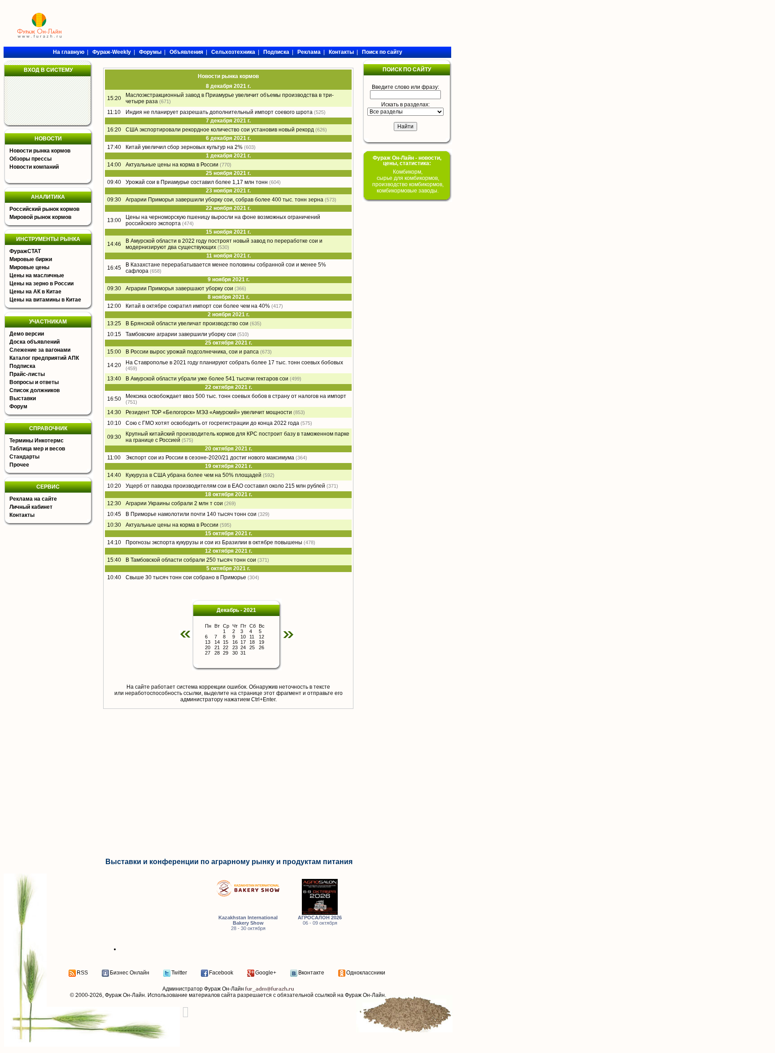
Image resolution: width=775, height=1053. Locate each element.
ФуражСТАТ (25, 251)
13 (207, 642)
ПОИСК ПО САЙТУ (407, 69)
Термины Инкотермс (36, 440)
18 (252, 642)
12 (261, 636)
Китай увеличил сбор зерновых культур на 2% (184, 147)
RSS (82, 973)
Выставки (22, 398)
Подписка (22, 366)
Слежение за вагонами (39, 350)
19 (261, 642)
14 (217, 642)
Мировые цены (29, 267)
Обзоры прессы (30, 159)
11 (251, 636)
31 (243, 652)
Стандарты (24, 457)
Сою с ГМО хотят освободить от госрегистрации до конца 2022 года (212, 423)
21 (217, 647)
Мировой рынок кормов (40, 217)
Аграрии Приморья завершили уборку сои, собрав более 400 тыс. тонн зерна (224, 200)
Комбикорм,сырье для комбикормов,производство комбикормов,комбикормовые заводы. (408, 181)
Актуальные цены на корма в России (172, 165)
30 (235, 652)
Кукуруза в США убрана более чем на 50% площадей (193, 475)
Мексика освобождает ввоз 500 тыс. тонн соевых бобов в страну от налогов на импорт (236, 396)
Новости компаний (34, 167)
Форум (18, 406)
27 (207, 652)
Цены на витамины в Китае (45, 300)
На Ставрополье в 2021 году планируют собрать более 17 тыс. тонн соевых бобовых (234, 362)
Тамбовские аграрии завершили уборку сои (181, 334)
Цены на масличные (36, 275)
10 (243, 636)
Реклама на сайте (33, 499)
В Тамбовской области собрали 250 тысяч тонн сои (191, 560)
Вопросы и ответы (34, 382)
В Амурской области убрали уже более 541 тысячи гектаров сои (207, 379)
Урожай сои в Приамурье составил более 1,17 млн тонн (197, 182)
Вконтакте (311, 973)
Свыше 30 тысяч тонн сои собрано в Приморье (186, 577)
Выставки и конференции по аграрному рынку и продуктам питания (229, 861)
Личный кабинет (30, 507)
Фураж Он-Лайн (125, 995)
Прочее (19, 465)
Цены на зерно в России (41, 283)
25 (252, 647)
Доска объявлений (34, 342)
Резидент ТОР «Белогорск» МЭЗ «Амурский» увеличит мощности (209, 412)
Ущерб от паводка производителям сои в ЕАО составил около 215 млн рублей (225, 486)
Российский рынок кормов (44, 209)
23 (235, 647)
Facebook (221, 973)
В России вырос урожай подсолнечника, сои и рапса (192, 352)
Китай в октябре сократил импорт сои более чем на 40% (198, 306)
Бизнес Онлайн (129, 973)
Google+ (265, 973)
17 (243, 642)
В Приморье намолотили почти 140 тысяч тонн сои (191, 514)
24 (243, 647)
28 (217, 652)
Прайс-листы (27, 374)
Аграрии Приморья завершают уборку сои (179, 288)
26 (261, 647)
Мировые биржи (30, 259)
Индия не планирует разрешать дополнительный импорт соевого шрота (219, 112)
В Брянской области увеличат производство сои (187, 323)
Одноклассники (365, 973)
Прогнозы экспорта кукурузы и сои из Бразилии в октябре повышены (214, 542)
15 (225, 642)
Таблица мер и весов (37, 449)
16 (235, 642)
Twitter (179, 973)
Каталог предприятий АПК (44, 358)
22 (225, 647)
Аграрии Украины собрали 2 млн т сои (174, 503)
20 (207, 647)
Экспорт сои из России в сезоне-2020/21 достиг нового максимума (210, 457)
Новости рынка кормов (39, 151)
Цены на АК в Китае (35, 291)
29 (225, 652)
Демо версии (26, 334)
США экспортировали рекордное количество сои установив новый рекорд (220, 130)
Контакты (22, 515)
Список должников (34, 390)
